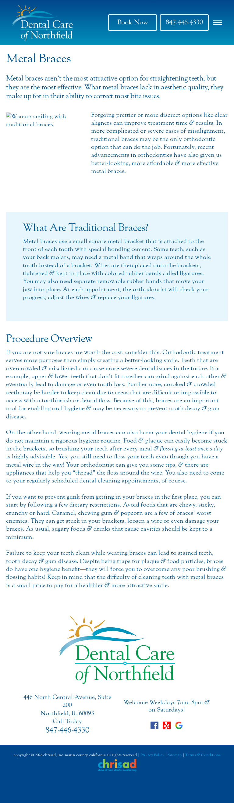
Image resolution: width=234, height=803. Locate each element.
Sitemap (175, 755)
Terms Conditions (203, 755)
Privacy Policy (152, 755)
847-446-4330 (184, 22)
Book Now (132, 22)
